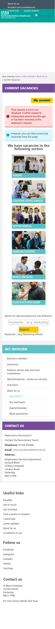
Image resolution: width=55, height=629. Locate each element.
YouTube (8, 568)
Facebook (8, 549)
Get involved (28, 76)
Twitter (7, 563)
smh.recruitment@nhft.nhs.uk (29, 449)
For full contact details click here (20, 600)
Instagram (8, 554)
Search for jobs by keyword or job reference (28, 315)
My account (41, 100)
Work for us (42, 76)
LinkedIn (8, 558)
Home (17, 76)
